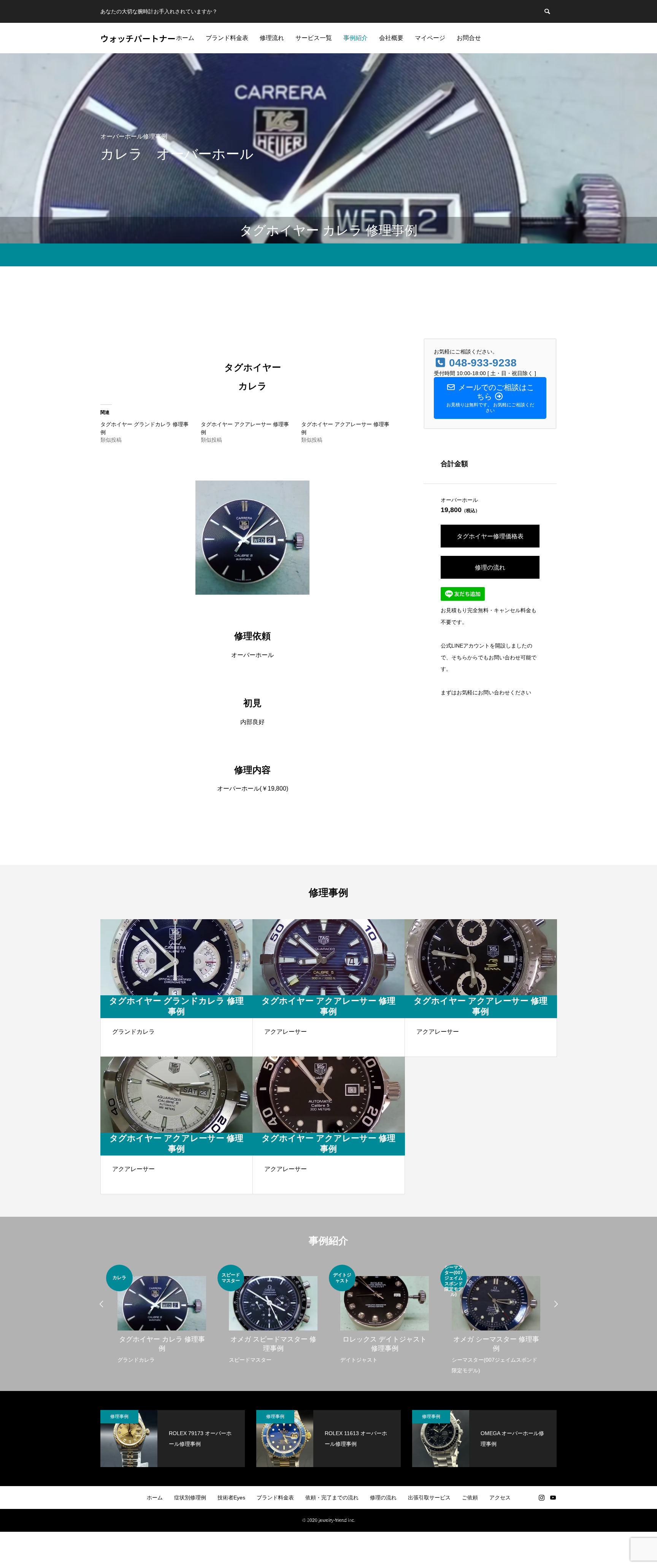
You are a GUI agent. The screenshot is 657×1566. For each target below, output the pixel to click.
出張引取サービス (429, 1497)
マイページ (430, 38)
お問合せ (469, 38)
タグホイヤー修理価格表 (490, 536)
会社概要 (391, 38)
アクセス (500, 1497)
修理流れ (272, 38)
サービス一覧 (313, 38)
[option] (161, 1315)
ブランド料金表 (227, 38)
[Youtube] (553, 1497)
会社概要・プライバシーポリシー (328, 1520)
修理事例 (119, 1416)
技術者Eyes (231, 1497)
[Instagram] (541, 1497)
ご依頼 (470, 1497)
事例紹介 (355, 38)
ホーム (185, 38)
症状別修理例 (190, 1497)
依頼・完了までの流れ (332, 1497)
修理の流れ (490, 567)
